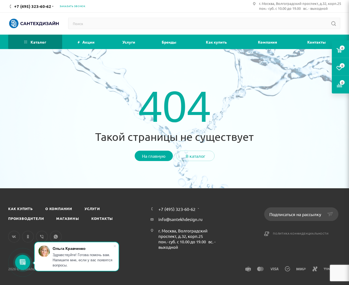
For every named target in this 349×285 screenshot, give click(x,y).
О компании (58, 208)
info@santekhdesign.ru (180, 219)
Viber (42, 236)
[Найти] (333, 23)
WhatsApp (56, 236)
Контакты (102, 218)
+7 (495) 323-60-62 (176, 209)
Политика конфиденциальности (301, 233)
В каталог (195, 156)
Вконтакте (14, 236)
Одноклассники (28, 236)
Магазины (67, 218)
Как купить (20, 208)
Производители (26, 218)
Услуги (92, 208)
